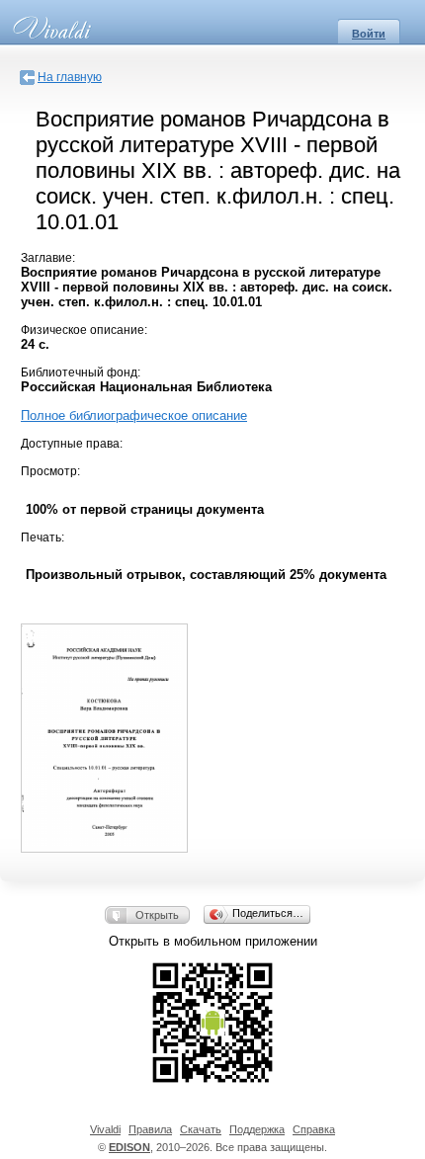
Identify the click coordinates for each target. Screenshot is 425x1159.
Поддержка (257, 1129)
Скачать (200, 1129)
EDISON (129, 1147)
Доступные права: (72, 444)
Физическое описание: (84, 330)
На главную (70, 77)
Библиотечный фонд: (80, 372)
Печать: (42, 537)
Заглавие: (48, 258)
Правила (150, 1129)
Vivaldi (105, 1129)
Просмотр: (50, 471)
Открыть (157, 915)
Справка (314, 1129)
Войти (368, 34)
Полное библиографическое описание (134, 415)
